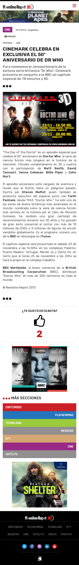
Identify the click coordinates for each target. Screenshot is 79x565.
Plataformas (64, 415)
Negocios (67, 431)
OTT (8, 438)
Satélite (12, 454)
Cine (18, 43)
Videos (52, 534)
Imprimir (11, 36)
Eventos (66, 534)
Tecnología (13, 423)
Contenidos (14, 407)
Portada (7, 43)
